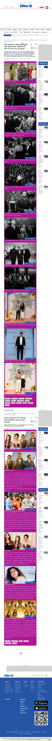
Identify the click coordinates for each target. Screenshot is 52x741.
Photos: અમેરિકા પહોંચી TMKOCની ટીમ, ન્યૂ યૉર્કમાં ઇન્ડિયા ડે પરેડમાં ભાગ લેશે (40, 147)
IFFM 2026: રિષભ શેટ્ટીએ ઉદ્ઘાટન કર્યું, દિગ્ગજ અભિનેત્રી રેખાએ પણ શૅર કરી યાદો (40, 99)
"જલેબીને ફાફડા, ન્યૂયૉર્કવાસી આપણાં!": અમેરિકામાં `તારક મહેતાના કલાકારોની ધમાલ (40, 132)
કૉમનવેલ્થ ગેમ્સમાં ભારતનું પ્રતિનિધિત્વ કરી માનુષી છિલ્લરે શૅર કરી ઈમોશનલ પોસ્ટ (40, 161)
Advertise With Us (15, 731)
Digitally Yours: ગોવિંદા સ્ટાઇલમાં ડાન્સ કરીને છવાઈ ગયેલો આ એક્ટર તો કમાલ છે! (40, 113)
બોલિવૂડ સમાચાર (18, 683)
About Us (8, 731)
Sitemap (21, 733)
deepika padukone (8, 643)
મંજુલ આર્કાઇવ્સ (44, 32)
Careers (21, 731)
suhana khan (27, 400)
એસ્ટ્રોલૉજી (40, 685)
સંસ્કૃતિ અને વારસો (41, 697)
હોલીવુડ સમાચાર (18, 687)
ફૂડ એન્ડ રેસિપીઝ (41, 689)
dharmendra (15, 643)
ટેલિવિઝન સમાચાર (18, 691)
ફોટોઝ (37, 29)
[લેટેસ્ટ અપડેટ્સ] (6, 29)
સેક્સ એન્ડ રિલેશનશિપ (42, 683)
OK (49, 739)
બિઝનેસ (22, 701)
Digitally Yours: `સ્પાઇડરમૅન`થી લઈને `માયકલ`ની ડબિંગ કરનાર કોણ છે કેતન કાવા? (41, 72)
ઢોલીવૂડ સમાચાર (18, 685)
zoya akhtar (7, 405)
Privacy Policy (27, 731)
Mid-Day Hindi (30, 2)
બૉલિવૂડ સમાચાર (15, 40)
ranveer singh (7, 400)
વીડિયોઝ (42, 29)
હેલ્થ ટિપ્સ (40, 687)
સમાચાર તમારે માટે (14, 32)
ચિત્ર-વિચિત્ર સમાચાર (9, 691)
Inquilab (25, 2)
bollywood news (7, 398)
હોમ (5, 40)
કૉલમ (21, 32)
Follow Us (35, 48)
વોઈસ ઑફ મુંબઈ (35, 32)
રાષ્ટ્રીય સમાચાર (8, 687)
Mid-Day (21, 2)
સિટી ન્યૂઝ (7, 32)
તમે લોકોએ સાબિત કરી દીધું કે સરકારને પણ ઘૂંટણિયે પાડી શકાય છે (40, 190)
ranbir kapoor (13, 400)
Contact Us (43, 731)
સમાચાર (9, 29)
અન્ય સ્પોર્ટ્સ (26, 685)
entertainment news (20, 400)
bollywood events (14, 398)
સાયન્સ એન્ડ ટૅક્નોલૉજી (42, 691)
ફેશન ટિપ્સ (40, 695)
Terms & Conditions (36, 731)
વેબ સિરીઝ (17, 689)
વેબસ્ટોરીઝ (32, 29)
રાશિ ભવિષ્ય (48, 29)
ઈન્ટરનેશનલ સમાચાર (9, 689)
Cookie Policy (37, 739)
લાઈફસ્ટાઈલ (25, 29)
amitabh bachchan (28, 398)
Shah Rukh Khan (21, 398)
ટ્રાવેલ (39, 693)
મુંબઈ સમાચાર (7, 683)
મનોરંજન (15, 29)
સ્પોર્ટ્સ (20, 29)
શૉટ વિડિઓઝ (27, 32)
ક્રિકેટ (25, 683)
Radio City (23, 712)
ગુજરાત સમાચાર (8, 685)
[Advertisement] (26, 18)
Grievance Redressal (28, 733)
